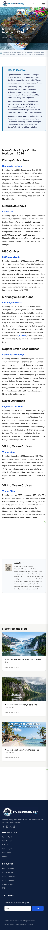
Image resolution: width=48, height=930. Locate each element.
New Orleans (6, 853)
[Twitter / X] (10, 827)
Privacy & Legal (7, 884)
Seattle (4, 857)
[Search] (33, 4)
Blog (9, 24)
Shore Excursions (8, 876)
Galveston (5, 845)
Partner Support (8, 880)
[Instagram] (7, 827)
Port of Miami (7, 837)
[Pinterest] (14, 827)
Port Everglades (8, 849)
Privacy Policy (9, 925)
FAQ (3, 888)
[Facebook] (3, 827)
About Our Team (8, 868)
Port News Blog (7, 872)
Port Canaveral (7, 841)
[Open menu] (43, 3)
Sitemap (30, 925)
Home (4, 24)
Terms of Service (20, 925)
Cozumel (22, 335)
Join (37, 908)
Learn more (40, 54)
